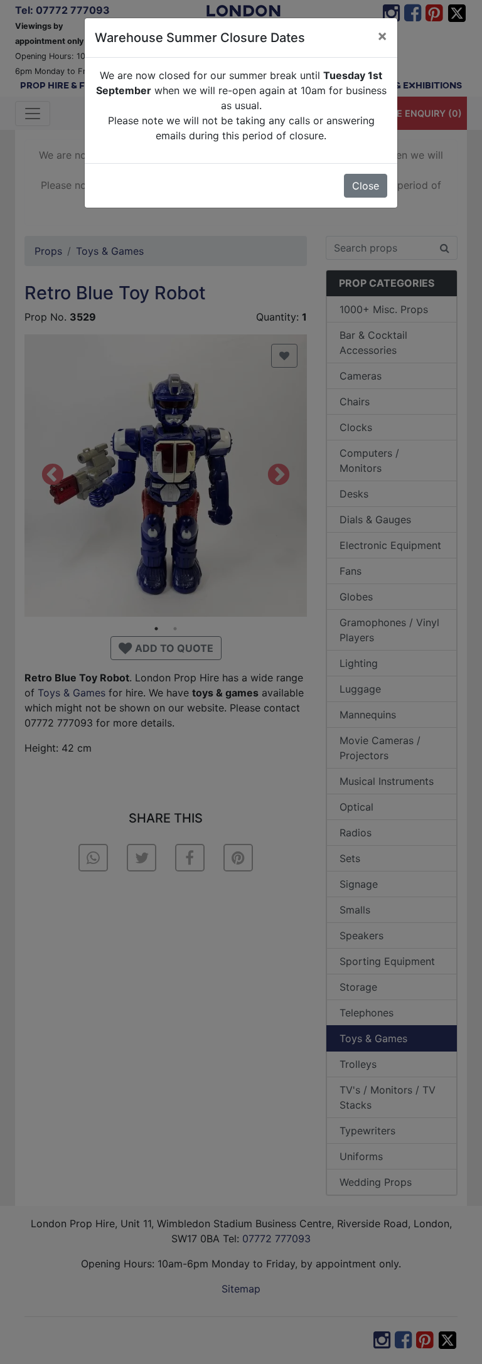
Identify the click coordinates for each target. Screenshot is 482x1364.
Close (365, 185)
